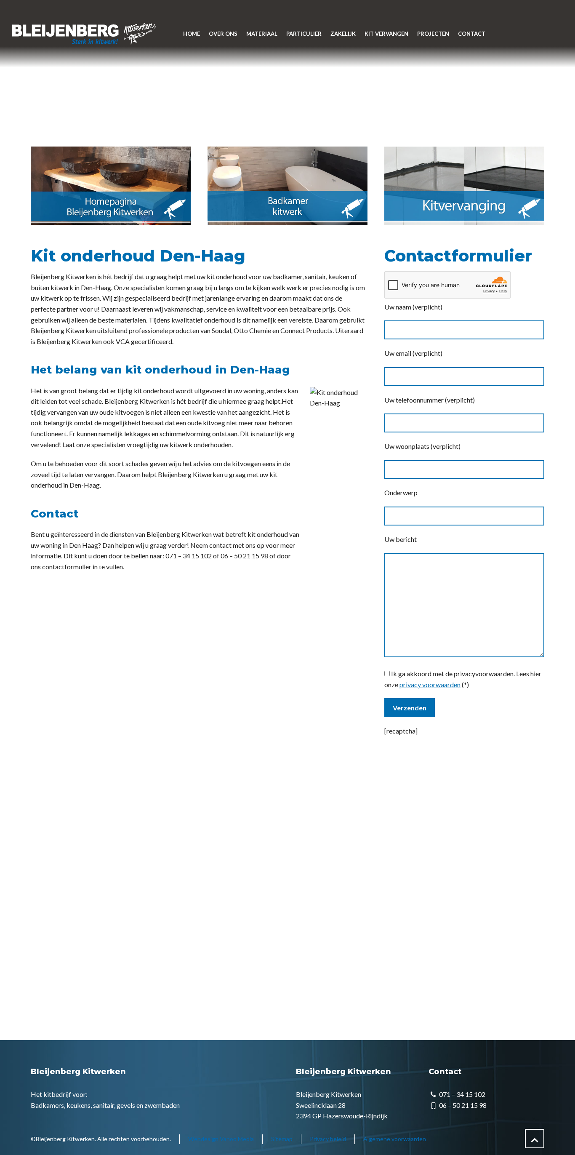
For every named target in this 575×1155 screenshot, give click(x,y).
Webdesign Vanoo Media (221, 1138)
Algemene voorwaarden (394, 1138)
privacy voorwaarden (430, 684)
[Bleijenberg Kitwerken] (83, 33)
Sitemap (282, 1138)
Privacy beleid (328, 1138)
